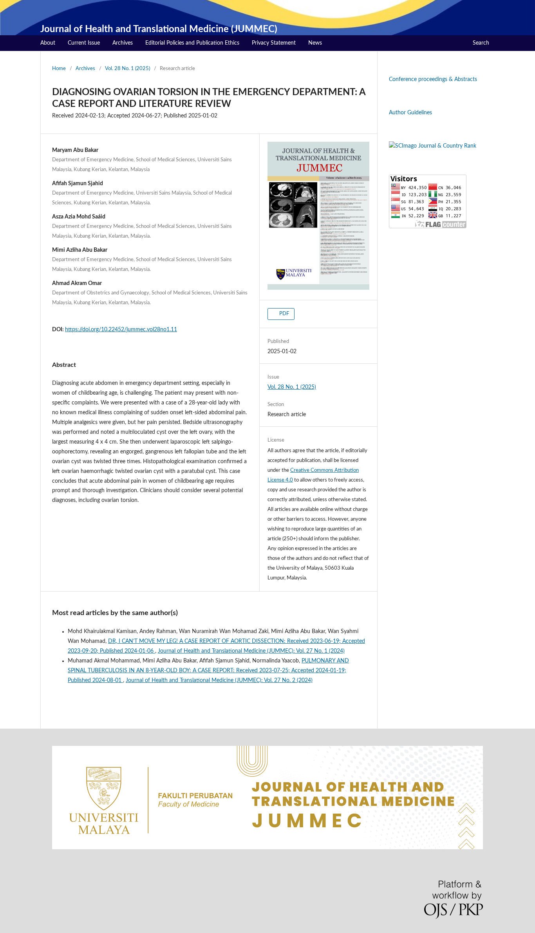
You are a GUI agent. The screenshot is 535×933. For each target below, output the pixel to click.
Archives (122, 43)
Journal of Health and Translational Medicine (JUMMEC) (158, 29)
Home (59, 68)
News (315, 43)
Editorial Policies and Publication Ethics (192, 43)
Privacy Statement (274, 43)
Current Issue (84, 43)
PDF (283, 313)
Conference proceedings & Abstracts (433, 79)
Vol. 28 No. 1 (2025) (127, 68)
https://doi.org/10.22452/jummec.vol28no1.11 (121, 329)
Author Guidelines (410, 112)
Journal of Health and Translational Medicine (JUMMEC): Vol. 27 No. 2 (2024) (219, 680)
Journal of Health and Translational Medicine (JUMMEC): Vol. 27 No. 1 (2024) (251, 651)
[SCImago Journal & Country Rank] (432, 146)
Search (481, 43)
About (47, 43)
